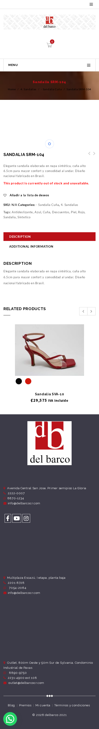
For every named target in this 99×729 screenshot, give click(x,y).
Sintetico (23, 217)
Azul (38, 212)
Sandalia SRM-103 (93, 156)
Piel (73, 212)
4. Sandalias (28, 89)
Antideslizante (22, 212)
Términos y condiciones (72, 705)
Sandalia (9, 217)
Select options (49, 368)
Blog (11, 705)
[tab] (49, 237)
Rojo (81, 212)
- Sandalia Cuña (51, 89)
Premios (25, 705)
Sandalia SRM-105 (87, 156)
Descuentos (60, 212)
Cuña (46, 212)
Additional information (31, 246)
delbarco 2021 (56, 715)
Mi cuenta (42, 705)
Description (20, 236)
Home (12, 89)
